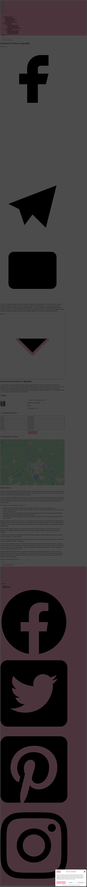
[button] (84, 871)
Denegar (70, 882)
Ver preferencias (80, 882)
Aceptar (61, 882)
